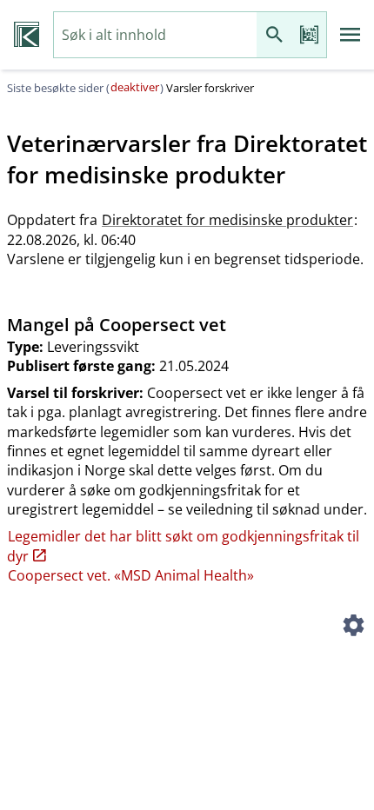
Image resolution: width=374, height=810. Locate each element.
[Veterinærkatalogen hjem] (26, 34)
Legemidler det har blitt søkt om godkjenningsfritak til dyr (183, 546)
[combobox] (155, 35)
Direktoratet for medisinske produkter (227, 219)
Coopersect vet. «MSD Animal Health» (131, 575)
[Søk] (274, 35)
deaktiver (134, 87)
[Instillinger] (353, 627)
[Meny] (350, 34)
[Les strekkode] (308, 35)
